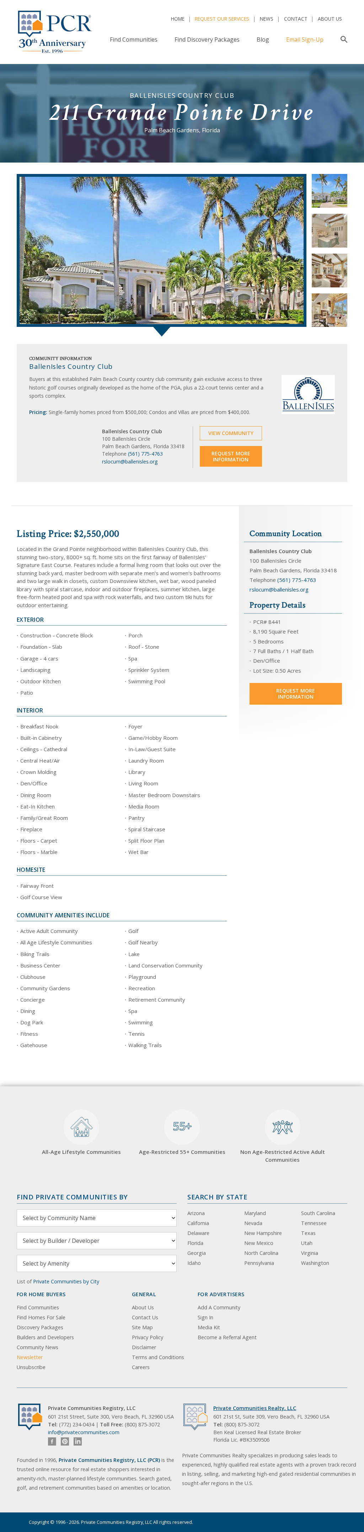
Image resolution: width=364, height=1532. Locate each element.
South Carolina (318, 1213)
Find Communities (133, 39)
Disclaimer (144, 1347)
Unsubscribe (31, 1367)
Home (177, 18)
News (266, 18)
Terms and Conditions (158, 1357)
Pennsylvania (259, 1263)
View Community (230, 433)
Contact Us (145, 1317)
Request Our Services (222, 18)
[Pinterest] (65, 1441)
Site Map (142, 1327)
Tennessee (314, 1223)
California (198, 1223)
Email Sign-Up (304, 39)
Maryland (255, 1213)
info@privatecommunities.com (83, 1432)
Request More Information (231, 456)
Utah (306, 1243)
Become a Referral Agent (227, 1337)
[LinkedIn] (78, 1441)
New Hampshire (263, 1233)
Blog (263, 39)
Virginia (309, 1253)
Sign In (205, 1317)
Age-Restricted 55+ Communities (182, 1136)
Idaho (194, 1263)
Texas (308, 1233)
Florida (195, 1243)
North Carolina (261, 1253)
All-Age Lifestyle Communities (81, 1151)
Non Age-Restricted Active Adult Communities (282, 1155)
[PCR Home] (33, 1417)
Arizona (196, 1213)
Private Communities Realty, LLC (254, 1408)
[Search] (342, 39)
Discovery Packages (40, 1327)
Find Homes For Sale (41, 1317)
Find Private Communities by (72, 1196)
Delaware (198, 1233)
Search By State (217, 1196)
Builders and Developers (45, 1337)
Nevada (253, 1223)
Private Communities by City (66, 1281)
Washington (315, 1263)
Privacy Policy (147, 1337)
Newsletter (30, 1357)
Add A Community (219, 1307)
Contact (295, 18)
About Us (330, 18)
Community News (37, 1347)
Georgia (196, 1253)
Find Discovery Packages (207, 39)
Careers (141, 1367)
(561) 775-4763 (145, 453)
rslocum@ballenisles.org (130, 461)
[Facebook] (52, 1441)
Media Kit (209, 1327)
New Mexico (258, 1243)
